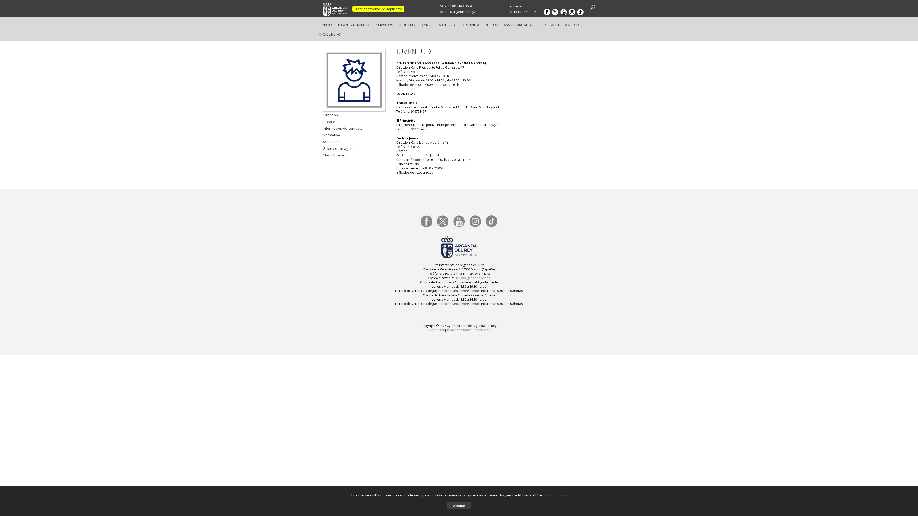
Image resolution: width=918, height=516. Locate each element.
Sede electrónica (415, 24)
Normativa (331, 135)
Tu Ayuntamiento (354, 24)
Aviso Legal (436, 330)
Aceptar (459, 506)
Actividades (332, 141)
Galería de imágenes (339, 148)
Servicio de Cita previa (456, 6)
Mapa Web (483, 330)
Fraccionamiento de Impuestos (378, 9)
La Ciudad (446, 24)
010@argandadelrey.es (460, 12)
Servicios (384, 24)
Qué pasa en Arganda (513, 24)
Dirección (330, 115)
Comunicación (474, 24)
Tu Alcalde (549, 24)
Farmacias (515, 6)
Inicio (326, 24)
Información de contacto (343, 128)
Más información (336, 155)
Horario (329, 121)
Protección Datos (459, 330)
